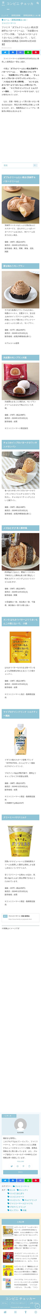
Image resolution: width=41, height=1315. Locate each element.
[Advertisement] (20, 137)
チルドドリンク (30, 1200)
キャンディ (23, 1190)
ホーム (6, 20)
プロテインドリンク (18, 1207)
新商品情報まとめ (30, 15)
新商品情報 (15, 15)
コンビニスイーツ (17, 1197)
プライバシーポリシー (18, 1303)
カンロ (12, 1190)
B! (20, 52)
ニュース (4, 15)
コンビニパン (15, 1200)
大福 (24, 1210)
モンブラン (14, 1210)
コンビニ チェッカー (20, 6)
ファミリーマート (9, 23)
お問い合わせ (34, 1303)
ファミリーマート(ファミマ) (21, 1203)
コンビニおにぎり (17, 1193)
